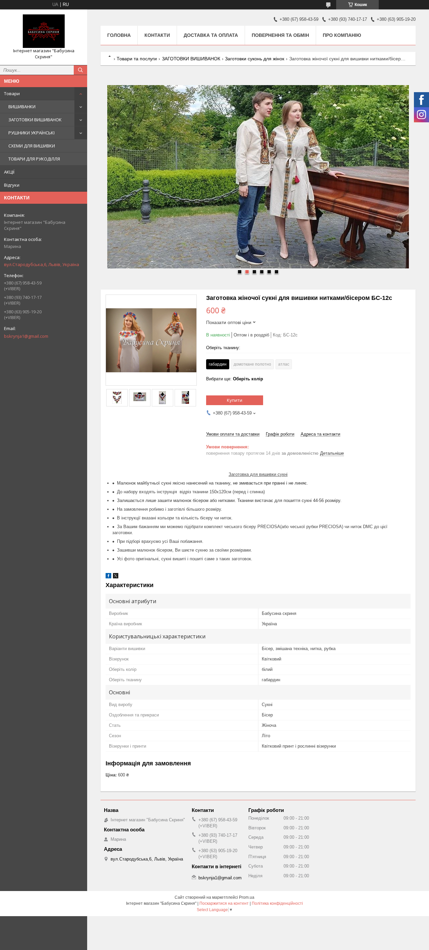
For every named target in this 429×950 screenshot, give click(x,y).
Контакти (157, 35)
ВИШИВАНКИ (22, 107)
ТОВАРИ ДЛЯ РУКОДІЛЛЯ (34, 159)
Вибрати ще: (234, 378)
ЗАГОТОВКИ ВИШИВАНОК (35, 120)
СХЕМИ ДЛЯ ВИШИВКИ (31, 146)
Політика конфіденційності (277, 903)
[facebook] (108, 576)
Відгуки (11, 185)
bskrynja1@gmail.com (26, 336)
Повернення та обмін (280, 35)
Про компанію (342, 35)
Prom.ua (246, 897)
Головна (119, 35)
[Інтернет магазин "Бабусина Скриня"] (43, 31)
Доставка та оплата (211, 35)
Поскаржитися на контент (224, 903)
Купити (234, 400)
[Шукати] (80, 70)
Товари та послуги (137, 58)
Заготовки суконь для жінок (254, 58)
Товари (12, 93)
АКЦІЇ (9, 172)
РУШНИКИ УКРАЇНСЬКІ (31, 133)
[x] (115, 576)
